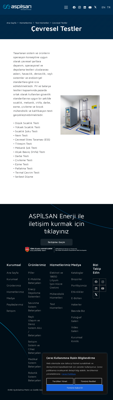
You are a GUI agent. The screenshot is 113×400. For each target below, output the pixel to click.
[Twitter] (95, 7)
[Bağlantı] (17, 7)
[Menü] (66, 7)
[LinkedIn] (84, 7)
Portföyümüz (79, 285)
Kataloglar (77, 272)
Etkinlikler (77, 291)
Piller (31, 272)
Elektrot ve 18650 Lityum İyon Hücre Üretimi (56, 280)
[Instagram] (79, 7)
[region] (74, 373)
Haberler (76, 304)
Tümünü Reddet (88, 381)
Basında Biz (78, 310)
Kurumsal (12, 279)
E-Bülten (76, 298)
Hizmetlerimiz (15, 291)
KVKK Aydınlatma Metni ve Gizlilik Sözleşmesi (29, 390)
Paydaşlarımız (15, 304)
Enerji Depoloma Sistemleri (34, 293)
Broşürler (76, 279)
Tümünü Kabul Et (75, 387)
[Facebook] (74, 7)
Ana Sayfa (12, 272)
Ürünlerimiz (14, 285)
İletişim (11, 310)
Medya (11, 298)
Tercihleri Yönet (59, 381)
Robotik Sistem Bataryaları (34, 376)
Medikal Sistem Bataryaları (34, 363)
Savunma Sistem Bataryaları (34, 306)
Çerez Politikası (69, 374)
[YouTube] (90, 7)
